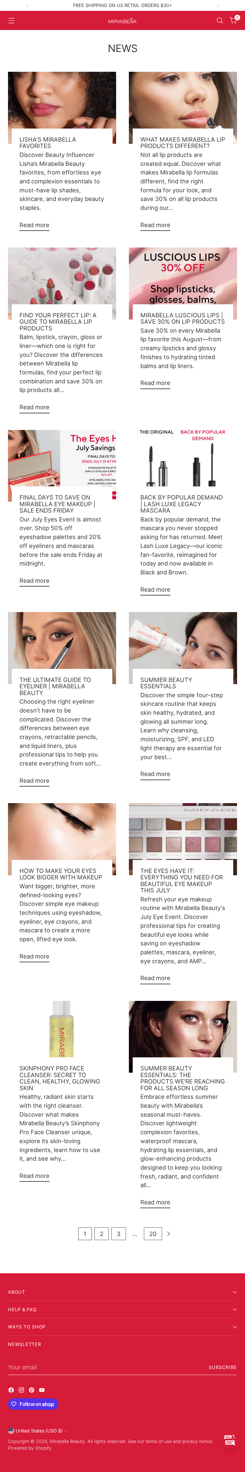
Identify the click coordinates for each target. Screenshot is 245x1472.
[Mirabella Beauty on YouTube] (42, 1391)
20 (153, 1233)
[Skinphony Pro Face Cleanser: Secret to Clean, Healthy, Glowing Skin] (62, 1037)
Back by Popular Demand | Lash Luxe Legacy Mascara (181, 504)
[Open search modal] (219, 20)
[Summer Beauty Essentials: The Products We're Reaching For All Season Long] (183, 1037)
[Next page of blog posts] (168, 1233)
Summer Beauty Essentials (166, 683)
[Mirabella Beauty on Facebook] (12, 1391)
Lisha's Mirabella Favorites (47, 142)
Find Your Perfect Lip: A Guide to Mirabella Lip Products (58, 322)
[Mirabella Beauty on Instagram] (22, 1391)
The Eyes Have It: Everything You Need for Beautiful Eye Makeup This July (181, 880)
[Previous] (27, 5)
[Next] (218, 5)
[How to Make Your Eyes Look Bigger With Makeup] (62, 839)
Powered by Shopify (29, 1448)
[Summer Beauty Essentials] (183, 648)
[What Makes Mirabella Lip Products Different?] (183, 108)
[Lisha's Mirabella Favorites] (62, 108)
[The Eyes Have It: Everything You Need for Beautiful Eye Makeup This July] (183, 839)
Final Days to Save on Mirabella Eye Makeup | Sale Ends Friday (57, 504)
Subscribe (223, 1367)
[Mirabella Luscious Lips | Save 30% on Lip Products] (183, 284)
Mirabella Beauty (67, 1441)
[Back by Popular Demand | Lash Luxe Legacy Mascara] (183, 466)
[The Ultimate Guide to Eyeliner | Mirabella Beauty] (62, 648)
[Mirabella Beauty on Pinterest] (32, 1391)
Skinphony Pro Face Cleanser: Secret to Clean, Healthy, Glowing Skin (59, 1078)
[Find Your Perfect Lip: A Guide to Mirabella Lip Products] (62, 284)
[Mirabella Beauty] (122, 20)
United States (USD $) (39, 1430)
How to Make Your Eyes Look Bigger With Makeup (60, 874)
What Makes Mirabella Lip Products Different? (182, 142)
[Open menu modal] (11, 20)
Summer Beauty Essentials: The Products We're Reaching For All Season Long (182, 1078)
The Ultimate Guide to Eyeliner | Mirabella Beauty (55, 686)
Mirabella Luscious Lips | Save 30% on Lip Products (182, 318)
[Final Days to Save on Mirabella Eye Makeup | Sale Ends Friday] (62, 466)
